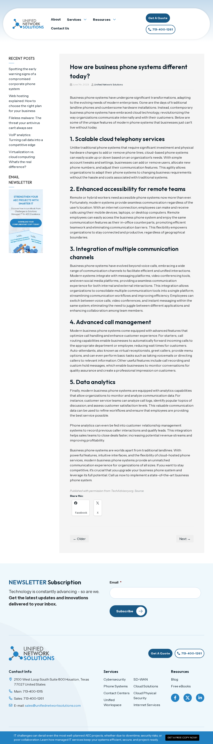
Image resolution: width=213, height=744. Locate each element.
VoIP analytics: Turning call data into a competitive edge (26, 140)
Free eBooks (181, 686)
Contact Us (60, 28)
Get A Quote (157, 18)
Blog (174, 679)
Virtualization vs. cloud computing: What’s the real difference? (22, 159)
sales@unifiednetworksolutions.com (53, 705)
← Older (79, 539)
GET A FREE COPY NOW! (182, 737)
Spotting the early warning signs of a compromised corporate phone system (22, 79)
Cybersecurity (115, 679)
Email (115, 582)
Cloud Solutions (146, 686)
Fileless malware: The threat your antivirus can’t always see (25, 123)
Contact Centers (117, 693)
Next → (185, 539)
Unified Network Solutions (108, 84)
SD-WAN (141, 679)
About (56, 19)
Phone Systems (116, 686)
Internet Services (147, 705)
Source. (139, 490)
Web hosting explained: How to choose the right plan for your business (25, 103)
